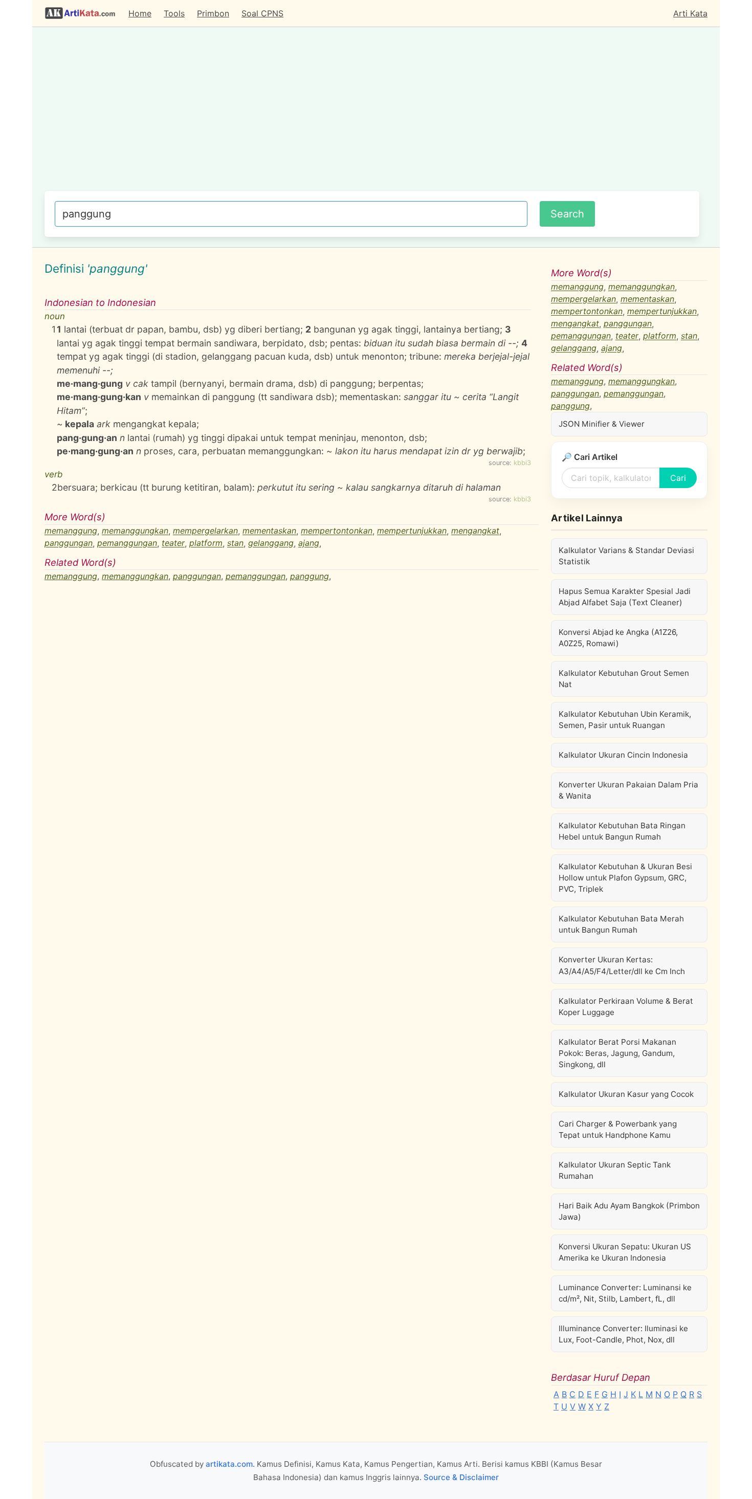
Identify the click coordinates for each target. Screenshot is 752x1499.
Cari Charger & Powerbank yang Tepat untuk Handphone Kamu (618, 1129)
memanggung (71, 531)
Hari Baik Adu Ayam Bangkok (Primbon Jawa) (629, 1211)
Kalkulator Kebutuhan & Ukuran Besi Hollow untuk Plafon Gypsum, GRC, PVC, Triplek (625, 878)
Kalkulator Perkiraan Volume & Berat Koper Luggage (626, 1006)
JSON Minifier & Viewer (602, 424)
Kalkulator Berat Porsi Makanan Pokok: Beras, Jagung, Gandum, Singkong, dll (617, 1053)
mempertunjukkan (412, 531)
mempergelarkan (205, 531)
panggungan (69, 543)
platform (206, 543)
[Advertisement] (372, 114)
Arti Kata (690, 13)
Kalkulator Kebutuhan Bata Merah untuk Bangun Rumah (621, 924)
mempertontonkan (336, 531)
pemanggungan (127, 543)
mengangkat (475, 531)
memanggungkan (135, 531)
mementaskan (269, 531)
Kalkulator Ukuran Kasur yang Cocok (626, 1094)
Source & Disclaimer (461, 1477)
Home (139, 13)
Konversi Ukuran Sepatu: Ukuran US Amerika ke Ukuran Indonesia (625, 1252)
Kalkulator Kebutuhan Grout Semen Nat (624, 678)
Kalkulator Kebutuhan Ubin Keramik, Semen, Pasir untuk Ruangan (625, 719)
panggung (309, 576)
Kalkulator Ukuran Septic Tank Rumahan (615, 1170)
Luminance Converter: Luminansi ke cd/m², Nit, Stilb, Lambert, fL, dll (625, 1293)
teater (173, 543)
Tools (174, 13)
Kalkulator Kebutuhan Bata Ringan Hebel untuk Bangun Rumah (622, 831)
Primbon (213, 13)
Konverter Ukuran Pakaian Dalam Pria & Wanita (628, 790)
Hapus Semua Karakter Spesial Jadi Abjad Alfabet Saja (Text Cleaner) (625, 596)
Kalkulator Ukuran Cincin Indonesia (623, 755)
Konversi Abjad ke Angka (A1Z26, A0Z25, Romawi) (618, 637)
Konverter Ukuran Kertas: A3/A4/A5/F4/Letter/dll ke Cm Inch (622, 965)
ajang (308, 543)
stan (235, 543)
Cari (678, 478)
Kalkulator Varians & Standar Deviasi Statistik (626, 555)
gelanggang (271, 543)
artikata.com (229, 1464)
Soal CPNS (262, 13)
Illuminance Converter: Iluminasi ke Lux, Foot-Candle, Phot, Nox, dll (623, 1334)
